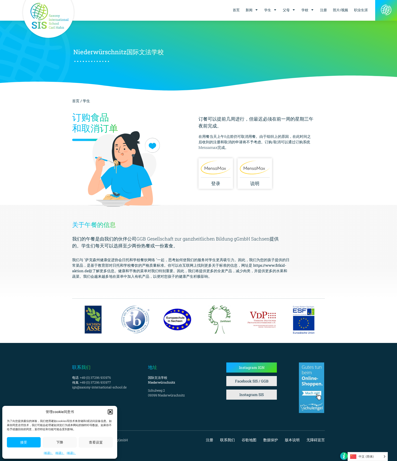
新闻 (249, 10)
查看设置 (96, 442)
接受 (23, 442)
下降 (59, 442)
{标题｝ (48, 453)
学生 (267, 10)
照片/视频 (340, 10)
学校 (304, 10)
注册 (323, 10)
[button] (110, 412)
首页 (236, 10)
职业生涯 (361, 10)
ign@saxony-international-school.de (99, 387)
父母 (286, 10)
